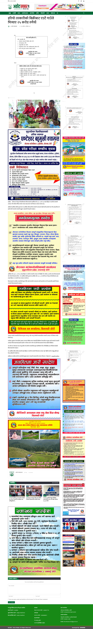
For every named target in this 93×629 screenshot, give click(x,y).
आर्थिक (37, 13)
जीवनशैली (43, 13)
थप (57, 13)
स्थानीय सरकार (25, 13)
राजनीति (14, 13)
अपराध (47, 13)
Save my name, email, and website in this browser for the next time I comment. (28, 599)
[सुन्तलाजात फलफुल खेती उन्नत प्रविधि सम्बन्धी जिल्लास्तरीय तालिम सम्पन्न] (34, 491)
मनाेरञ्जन (53, 13)
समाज (19, 13)
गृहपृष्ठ (10, 13)
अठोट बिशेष (32, 13)
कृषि (10, 495)
